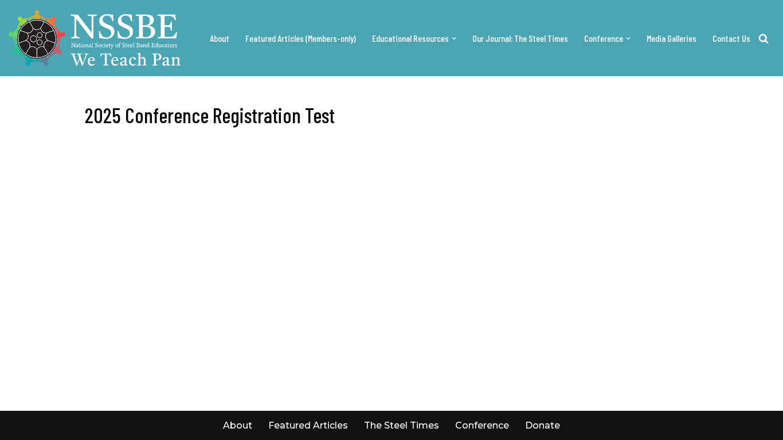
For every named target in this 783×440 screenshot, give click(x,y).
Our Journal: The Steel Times (520, 38)
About (219, 38)
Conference (482, 425)
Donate (542, 425)
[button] (454, 38)
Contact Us (731, 38)
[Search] (763, 38)
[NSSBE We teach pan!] (95, 38)
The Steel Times (401, 425)
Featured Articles (308, 425)
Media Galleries (671, 38)
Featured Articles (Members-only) (300, 38)
